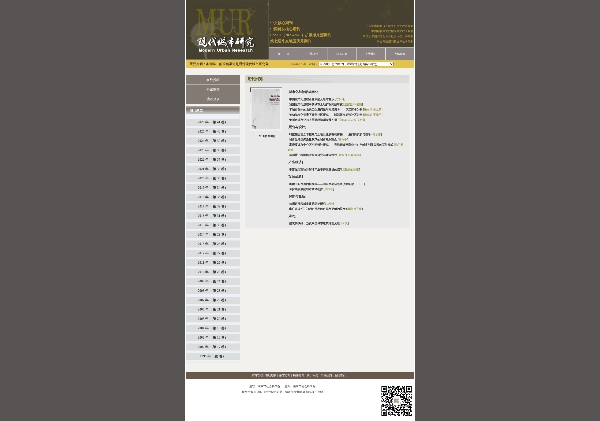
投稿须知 (399, 53)
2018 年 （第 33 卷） (213, 197)
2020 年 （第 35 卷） (213, 178)
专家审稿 (213, 89)
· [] (316, 99)
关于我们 (370, 53)
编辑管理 (257, 375)
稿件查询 (298, 375)
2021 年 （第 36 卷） (213, 169)
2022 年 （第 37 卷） (213, 159)
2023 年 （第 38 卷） (213, 150)
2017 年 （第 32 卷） (213, 206)
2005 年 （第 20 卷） (213, 319)
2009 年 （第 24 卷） (213, 281)
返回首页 (340, 375)
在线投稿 (213, 80)
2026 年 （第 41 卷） (213, 122)
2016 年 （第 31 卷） (213, 216)
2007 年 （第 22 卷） (213, 300)
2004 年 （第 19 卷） (213, 328)
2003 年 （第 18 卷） (213, 337)
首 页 (283, 53)
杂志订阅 (341, 53)
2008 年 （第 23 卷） (213, 290)
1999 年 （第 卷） (213, 356)
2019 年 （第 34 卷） (213, 187)
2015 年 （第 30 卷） (213, 225)
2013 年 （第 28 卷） (213, 244)
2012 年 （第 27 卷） (213, 253)
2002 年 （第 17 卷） (213, 347)
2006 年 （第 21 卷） (213, 309)
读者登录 (213, 99)
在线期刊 (312, 53)
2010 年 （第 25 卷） (213, 272)
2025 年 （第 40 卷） (213, 131)
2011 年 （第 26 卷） (213, 262)
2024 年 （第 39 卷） (213, 141)
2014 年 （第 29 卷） (213, 234)
